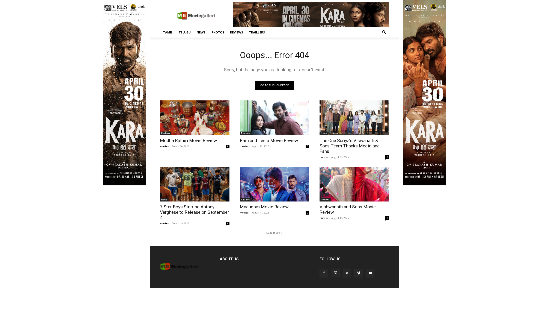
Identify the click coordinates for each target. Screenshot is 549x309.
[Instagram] (335, 273)
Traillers (257, 32)
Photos (217, 32)
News (201, 32)
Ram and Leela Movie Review (269, 140)
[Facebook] (324, 273)
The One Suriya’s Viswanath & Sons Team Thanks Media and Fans (350, 146)
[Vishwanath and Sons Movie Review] (354, 184)
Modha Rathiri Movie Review (188, 140)
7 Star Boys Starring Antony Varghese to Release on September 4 (194, 212)
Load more (273, 233)
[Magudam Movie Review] (274, 184)
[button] (384, 33)
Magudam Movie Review (264, 206)
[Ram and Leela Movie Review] (274, 117)
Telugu (185, 32)
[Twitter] (347, 273)
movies (164, 146)
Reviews (236, 32)
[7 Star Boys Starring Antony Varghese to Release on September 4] (194, 184)
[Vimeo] (358, 273)
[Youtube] (370, 273)
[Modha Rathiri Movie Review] (194, 117)
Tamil (168, 32)
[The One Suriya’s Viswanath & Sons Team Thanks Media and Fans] (354, 117)
